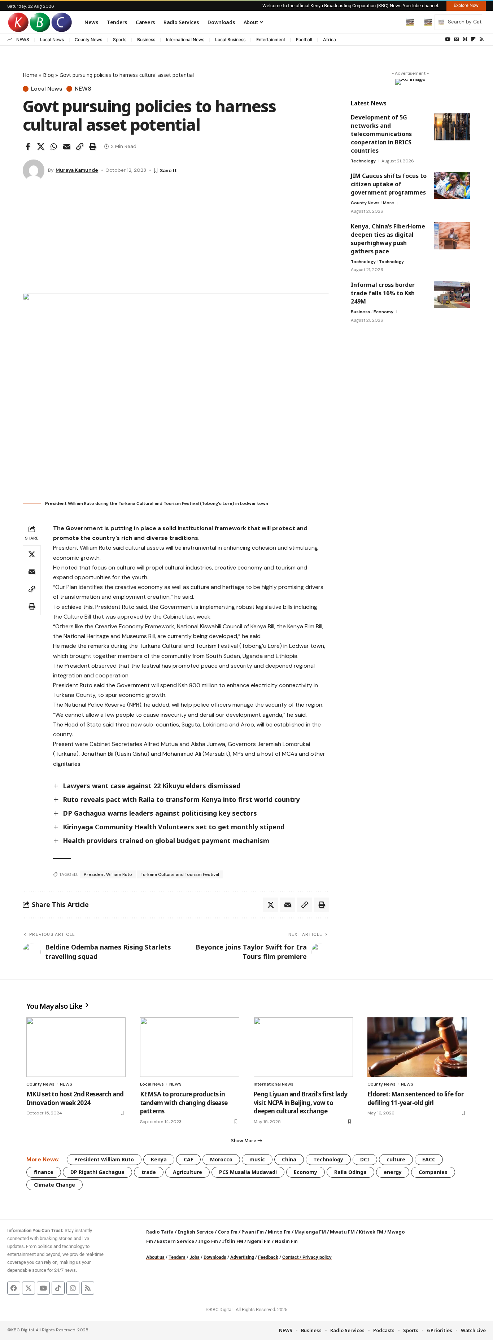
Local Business (230, 39)
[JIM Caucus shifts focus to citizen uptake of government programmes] (452, 185)
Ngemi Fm (259, 1241)
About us (155, 1257)
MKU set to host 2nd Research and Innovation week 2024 (74, 1098)
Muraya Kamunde (77, 170)
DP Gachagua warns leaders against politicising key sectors (160, 813)
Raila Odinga (350, 1172)
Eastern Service (175, 1241)
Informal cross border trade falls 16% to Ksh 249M (383, 293)
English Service (196, 1231)
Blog (48, 74)
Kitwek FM (371, 1231)
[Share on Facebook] (28, 146)
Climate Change (54, 1184)
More (388, 203)
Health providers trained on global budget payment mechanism (166, 840)
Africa (329, 39)
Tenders (177, 1257)
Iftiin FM (232, 1241)
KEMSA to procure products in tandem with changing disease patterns (184, 1103)
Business (146, 39)
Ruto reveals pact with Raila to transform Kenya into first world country (181, 799)
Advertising (242, 1257)
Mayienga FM (310, 1231)
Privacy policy (317, 1257)
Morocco (221, 1159)
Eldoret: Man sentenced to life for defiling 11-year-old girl (415, 1098)
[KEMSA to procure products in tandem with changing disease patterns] (189, 1047)
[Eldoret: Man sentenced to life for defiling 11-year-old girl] (417, 1047)
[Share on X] (41, 146)
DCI (365, 1159)
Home (30, 74)
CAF (188, 1159)
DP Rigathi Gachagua (97, 1172)
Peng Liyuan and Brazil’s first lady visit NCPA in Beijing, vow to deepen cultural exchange (301, 1103)
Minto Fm (279, 1231)
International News (185, 39)
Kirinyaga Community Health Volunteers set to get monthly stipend (174, 826)
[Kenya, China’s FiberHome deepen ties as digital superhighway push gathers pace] (452, 235)
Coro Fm (227, 1231)
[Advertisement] (176, 238)
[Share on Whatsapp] (54, 146)
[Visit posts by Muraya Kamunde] (33, 170)
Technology (363, 161)
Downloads (215, 1257)
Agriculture (187, 1172)
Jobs (194, 1257)
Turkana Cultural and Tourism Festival (180, 874)
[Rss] (481, 39)
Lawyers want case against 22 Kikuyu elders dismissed (151, 785)
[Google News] (456, 39)
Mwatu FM (342, 1231)
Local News (52, 39)
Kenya (159, 1159)
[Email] (67, 146)
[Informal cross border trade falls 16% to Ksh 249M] (452, 294)
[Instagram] (72, 1288)
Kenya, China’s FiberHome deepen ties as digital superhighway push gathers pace (388, 238)
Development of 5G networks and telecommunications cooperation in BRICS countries (381, 133)
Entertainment (270, 39)
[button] (395, 22)
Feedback (268, 1257)
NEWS (22, 39)
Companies (433, 1172)
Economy (383, 312)
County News (88, 39)
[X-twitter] (28, 1288)
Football (304, 39)
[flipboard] (473, 39)
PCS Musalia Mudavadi (248, 1172)
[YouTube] (447, 39)
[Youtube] (43, 1288)
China (289, 1159)
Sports (119, 39)
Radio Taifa (160, 1231)
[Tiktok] (58, 1288)
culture (396, 1159)
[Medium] (465, 39)
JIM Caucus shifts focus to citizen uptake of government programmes (389, 184)
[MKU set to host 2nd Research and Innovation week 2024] (76, 1047)
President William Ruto (108, 874)
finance (43, 1172)
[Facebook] (13, 1288)
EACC (428, 1159)
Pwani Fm (252, 1231)
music (257, 1159)
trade (148, 1172)
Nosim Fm (286, 1241)
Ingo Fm (208, 1241)
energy (393, 1172)
